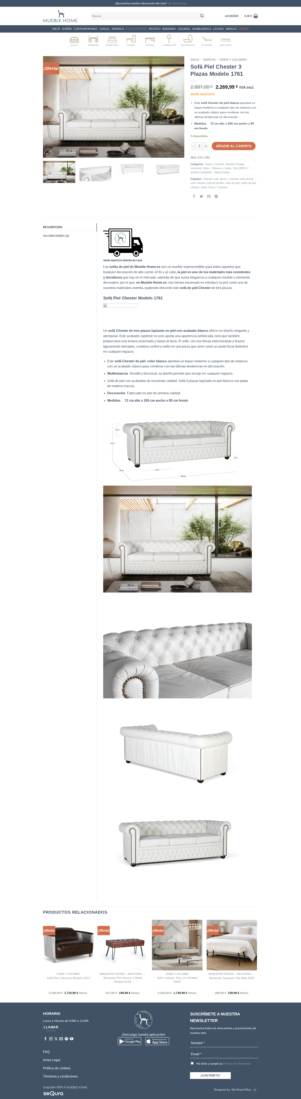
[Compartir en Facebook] (194, 196)
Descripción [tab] (52, 227)
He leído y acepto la (223, 1063)
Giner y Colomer (233, 59)
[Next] (176, 107)
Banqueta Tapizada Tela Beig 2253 (231, 978)
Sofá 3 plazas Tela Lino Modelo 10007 (177, 979)
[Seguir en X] (56, 1039)
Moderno (169, 28)
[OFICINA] (150, 39)
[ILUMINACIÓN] (169, 39)
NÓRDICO (118, 28)
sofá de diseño (215, 183)
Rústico (154, 28)
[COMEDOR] (93, 39)
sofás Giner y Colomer (214, 187)
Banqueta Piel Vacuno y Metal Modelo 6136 (122, 979)
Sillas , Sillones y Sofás (217, 168)
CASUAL (105, 28)
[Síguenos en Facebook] (45, 1039)
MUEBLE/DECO (201, 28)
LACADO (218, 28)
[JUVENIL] (131, 39)
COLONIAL (184, 28)
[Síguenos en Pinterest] (66, 1039)
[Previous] (51, 107)
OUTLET (244, 28)
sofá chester (197, 183)
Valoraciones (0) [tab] (56, 235)
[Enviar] (201, 15)
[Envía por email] (209, 196)
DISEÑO (67, 28)
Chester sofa (210, 178)
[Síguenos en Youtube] (71, 1039)
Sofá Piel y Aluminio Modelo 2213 (68, 978)
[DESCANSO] (225, 39)
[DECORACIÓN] (188, 39)
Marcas (231, 28)
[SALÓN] (74, 39)
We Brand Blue (242, 1089)
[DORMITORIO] (112, 39)
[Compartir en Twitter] (201, 196)
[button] (251, 15)
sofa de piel (232, 183)
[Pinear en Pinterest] (216, 196)
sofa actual (246, 178)
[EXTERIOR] (207, 39)
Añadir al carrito (234, 146)
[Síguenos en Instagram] (51, 1039)
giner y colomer (229, 178)
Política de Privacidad (237, 1063)
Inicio (56, 28)
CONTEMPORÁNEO (85, 28)
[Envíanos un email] (61, 1039)
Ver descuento (176, 3)
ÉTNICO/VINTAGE (136, 28)
